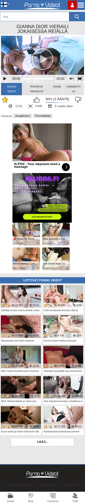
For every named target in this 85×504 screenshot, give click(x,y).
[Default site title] (42, 5)
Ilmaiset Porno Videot (20, 485)
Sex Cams (50, 491)
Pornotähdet (43, 115)
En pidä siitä (77, 100)
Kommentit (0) (74, 89)
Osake (57, 86)
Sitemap (33, 491)
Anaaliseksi (22, 115)
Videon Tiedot (11, 89)
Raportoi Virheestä (36, 89)
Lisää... (42, 441)
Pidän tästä (38, 100)
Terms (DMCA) (50, 485)
